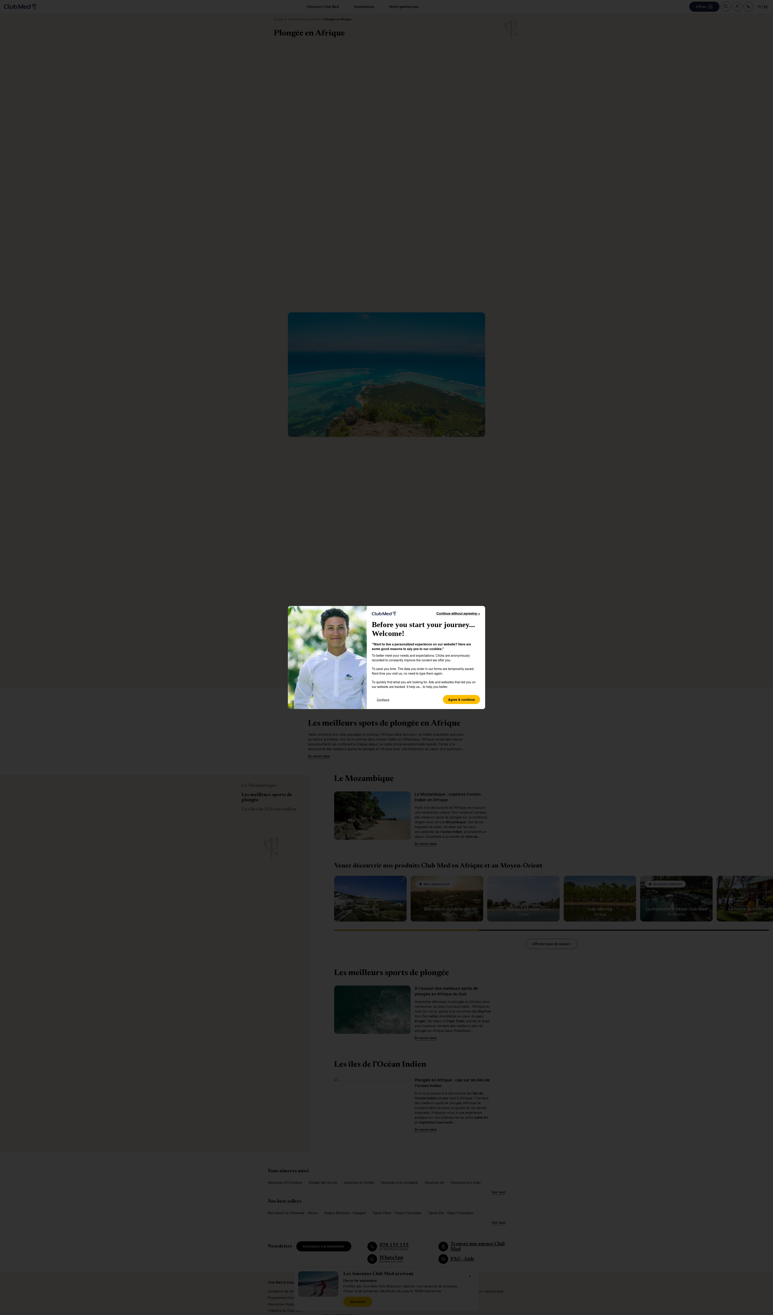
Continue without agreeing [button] (458, 613)
